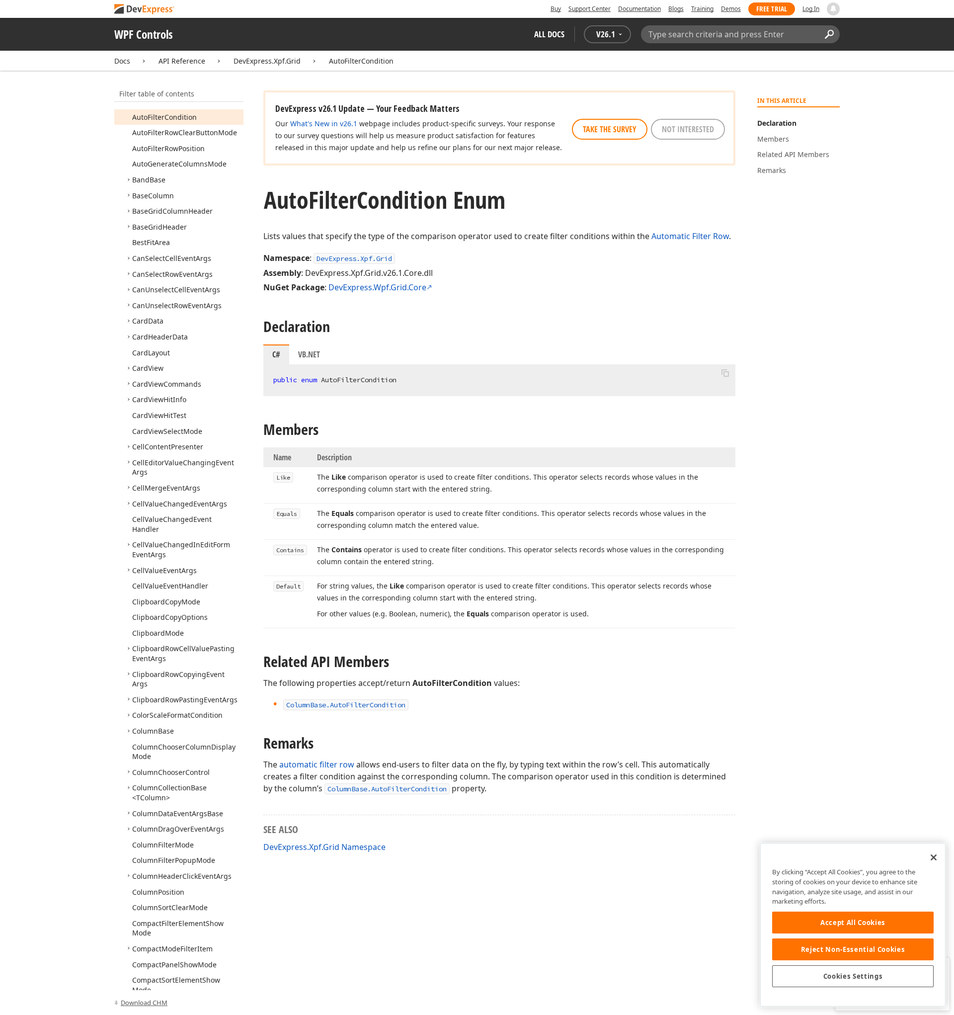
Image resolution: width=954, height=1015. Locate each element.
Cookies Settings (853, 976)
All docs (549, 34)
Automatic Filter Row (690, 236)
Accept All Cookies (852, 922)
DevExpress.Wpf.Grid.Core (377, 287)
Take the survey (609, 129)
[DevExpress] (144, 9)
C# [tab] (276, 354)
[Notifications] (833, 8)
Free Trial (771, 8)
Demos (731, 8)
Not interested (688, 129)
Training (702, 8)
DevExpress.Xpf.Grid (267, 61)
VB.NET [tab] (309, 354)
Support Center (589, 8)
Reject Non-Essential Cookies (853, 949)
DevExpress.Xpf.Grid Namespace (324, 847)
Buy (556, 8)
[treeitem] (164, 117)
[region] (853, 925)
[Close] (934, 857)
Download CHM (144, 1002)
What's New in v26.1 (323, 123)
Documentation (639, 8)
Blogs (676, 8)
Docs (122, 61)
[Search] (829, 34)
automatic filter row (316, 764)
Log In (810, 8)
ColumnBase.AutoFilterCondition (387, 788)
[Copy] (725, 373)
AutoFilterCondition (361, 61)
